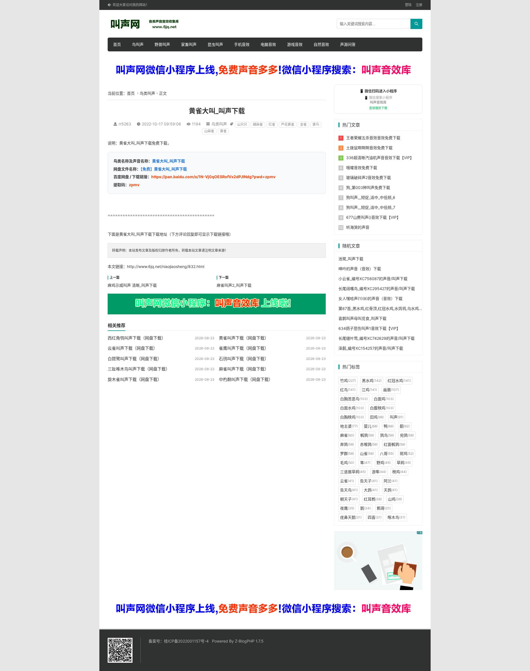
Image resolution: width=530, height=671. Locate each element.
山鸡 (395, 499)
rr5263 (125, 124)
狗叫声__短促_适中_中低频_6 (370, 197)
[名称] (265, 70)
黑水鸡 (371, 380)
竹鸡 (348, 380)
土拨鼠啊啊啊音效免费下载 (369, 147)
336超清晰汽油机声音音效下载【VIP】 (380, 157)
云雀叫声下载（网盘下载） (132, 348)
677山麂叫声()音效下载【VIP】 (373, 217)
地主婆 (349, 426)
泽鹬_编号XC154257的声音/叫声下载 (370, 348)
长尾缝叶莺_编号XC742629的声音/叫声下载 (376, 338)
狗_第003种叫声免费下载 (368, 187)
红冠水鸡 (399, 380)
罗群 (347, 453)
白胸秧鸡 (352, 417)
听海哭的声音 (357, 227)
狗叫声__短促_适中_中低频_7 (370, 207)
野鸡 (384, 462)
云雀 (347, 480)
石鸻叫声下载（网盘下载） (244, 358)
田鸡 (377, 417)
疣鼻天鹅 (351, 517)
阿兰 (391, 480)
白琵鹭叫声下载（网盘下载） (134, 358)
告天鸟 (349, 490)
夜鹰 (347, 508)
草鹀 (404, 462)
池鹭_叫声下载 (350, 258)
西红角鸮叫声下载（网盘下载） (137, 338)
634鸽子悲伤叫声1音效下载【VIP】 (369, 328)
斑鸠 (407, 453)
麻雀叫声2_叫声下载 (234, 285)
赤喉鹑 (369, 444)
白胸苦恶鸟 (354, 398)
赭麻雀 (258, 124)
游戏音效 (295, 44)
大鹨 (371, 490)
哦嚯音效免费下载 (361, 167)
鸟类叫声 (147, 93)
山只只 (242, 124)
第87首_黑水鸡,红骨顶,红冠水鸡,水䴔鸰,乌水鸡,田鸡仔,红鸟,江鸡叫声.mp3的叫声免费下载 (415, 308)
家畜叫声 (189, 44)
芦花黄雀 (287, 124)
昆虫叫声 (215, 44)
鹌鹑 (367, 435)
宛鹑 (407, 435)
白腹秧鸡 (382, 408)
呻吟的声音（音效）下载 (359, 268)
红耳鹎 (373, 499)
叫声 (396, 417)
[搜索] (416, 24)
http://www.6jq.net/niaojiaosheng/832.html (165, 266)
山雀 (367, 453)
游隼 (379, 471)
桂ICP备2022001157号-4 (186, 641)
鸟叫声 (138, 44)
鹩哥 (384, 508)
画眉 (391, 389)
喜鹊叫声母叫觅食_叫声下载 (362, 318)
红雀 (272, 124)
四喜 (374, 517)
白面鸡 (384, 398)
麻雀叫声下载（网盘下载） (244, 369)
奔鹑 (347, 444)
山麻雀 (209, 131)
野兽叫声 (162, 44)
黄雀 (223, 131)
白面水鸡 (352, 408)
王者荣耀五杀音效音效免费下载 (373, 137)
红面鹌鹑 (394, 444)
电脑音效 (268, 44)
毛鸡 (347, 462)
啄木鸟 (396, 517)
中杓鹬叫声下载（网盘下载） (246, 379)
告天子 (369, 480)
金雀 (303, 124)
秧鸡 (399, 471)
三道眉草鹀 (353, 471)
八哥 (387, 453)
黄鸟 (315, 124)
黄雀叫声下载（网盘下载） (244, 338)
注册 (419, 5)
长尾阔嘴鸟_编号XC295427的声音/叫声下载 (376, 288)
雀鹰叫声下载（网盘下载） (244, 348)
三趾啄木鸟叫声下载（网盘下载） (139, 369)
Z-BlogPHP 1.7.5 (249, 641)
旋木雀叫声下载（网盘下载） (134, 379)
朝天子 (349, 499)
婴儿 (371, 426)
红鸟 (348, 389)
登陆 (408, 5)
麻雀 (347, 435)
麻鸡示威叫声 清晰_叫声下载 (132, 285)
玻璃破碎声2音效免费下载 (368, 177)
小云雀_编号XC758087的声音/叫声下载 (372, 278)
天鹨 (391, 490)
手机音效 (242, 44)
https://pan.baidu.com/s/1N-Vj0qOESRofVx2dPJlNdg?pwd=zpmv (213, 176)
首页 (117, 44)
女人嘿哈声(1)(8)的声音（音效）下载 (370, 298)
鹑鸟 (387, 435)
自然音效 (321, 44)
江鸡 (369, 389)
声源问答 (348, 44)
